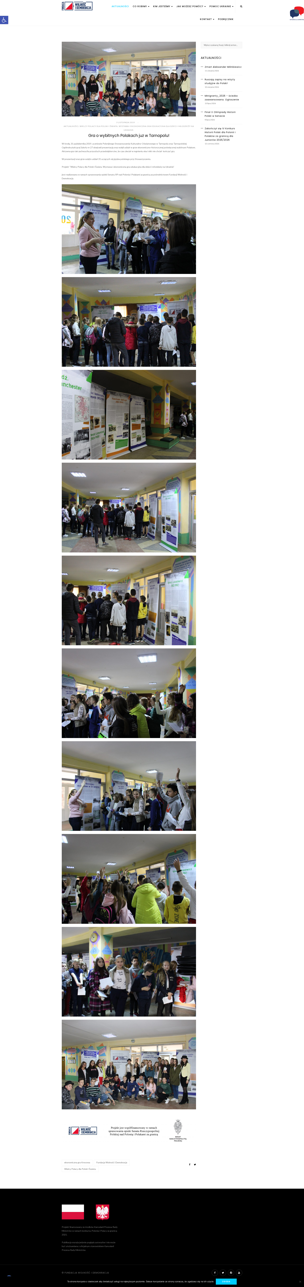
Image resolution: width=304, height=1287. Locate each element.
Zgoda (226, 1281)
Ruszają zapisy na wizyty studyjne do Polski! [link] (220, 81)
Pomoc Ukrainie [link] (220, 6)
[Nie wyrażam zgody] (300, 1281)
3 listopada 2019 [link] (125, 122)
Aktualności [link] (120, 6)
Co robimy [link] (140, 6)
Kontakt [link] (206, 19)
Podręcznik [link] (226, 19)
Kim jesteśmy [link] (162, 6)
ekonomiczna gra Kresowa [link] (77, 1162)
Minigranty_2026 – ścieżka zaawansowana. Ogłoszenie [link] (222, 97)
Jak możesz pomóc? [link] (190, 6)
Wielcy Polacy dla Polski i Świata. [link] (80, 1169)
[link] (4, 20)
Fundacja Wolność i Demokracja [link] (111, 1162)
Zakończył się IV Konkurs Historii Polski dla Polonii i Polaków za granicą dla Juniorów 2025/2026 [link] (220, 134)
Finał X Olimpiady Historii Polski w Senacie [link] (220, 114)
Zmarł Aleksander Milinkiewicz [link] (223, 67)
